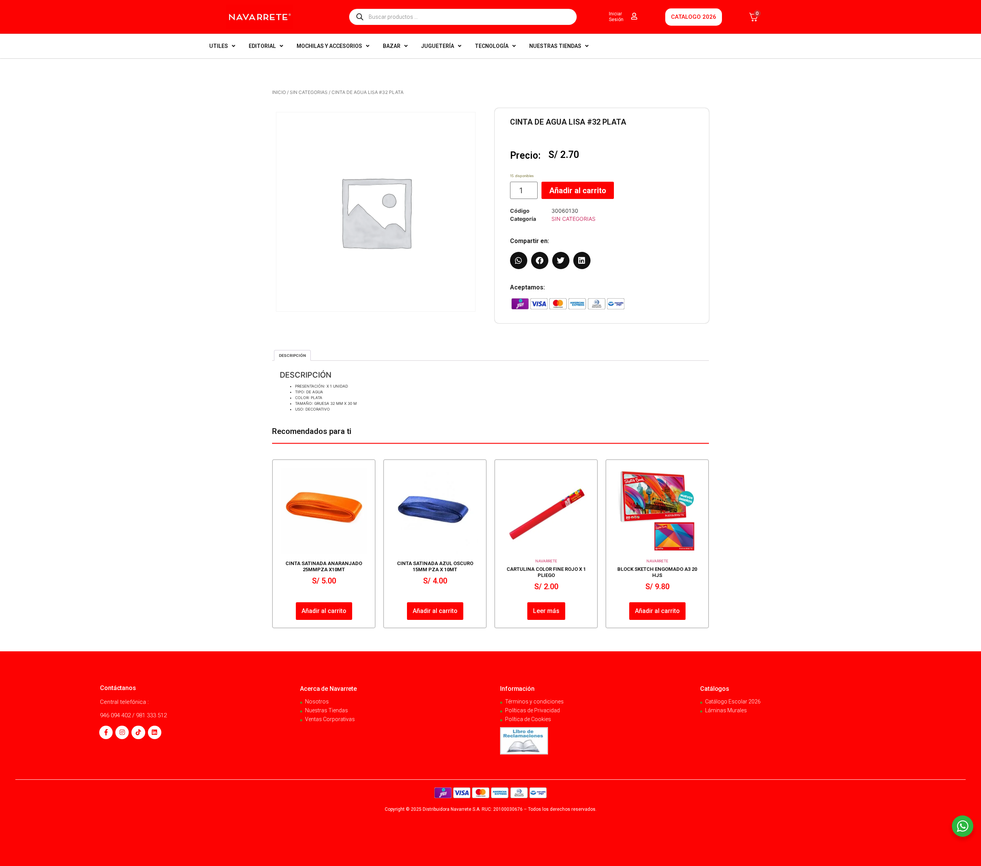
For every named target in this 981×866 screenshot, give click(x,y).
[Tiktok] (138, 732)
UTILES (218, 46)
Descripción (292, 355)
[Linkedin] (154, 732)
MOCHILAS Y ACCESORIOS (329, 46)
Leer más (546, 611)
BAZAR (391, 46)
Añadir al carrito (577, 190)
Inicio (279, 92)
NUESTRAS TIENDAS (555, 46)
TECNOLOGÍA (492, 46)
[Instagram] (122, 732)
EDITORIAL (262, 46)
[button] (518, 260)
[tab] (292, 355)
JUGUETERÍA (437, 46)
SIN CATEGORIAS (309, 92)
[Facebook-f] (106, 732)
